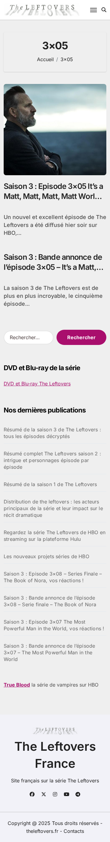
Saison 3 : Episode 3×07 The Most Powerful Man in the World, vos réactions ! (54, 625)
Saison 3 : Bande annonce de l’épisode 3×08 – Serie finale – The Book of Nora (50, 601)
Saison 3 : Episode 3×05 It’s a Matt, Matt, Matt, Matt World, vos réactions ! (53, 196)
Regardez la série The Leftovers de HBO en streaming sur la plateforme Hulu (54, 535)
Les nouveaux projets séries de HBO (46, 556)
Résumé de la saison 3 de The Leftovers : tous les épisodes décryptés (52, 432)
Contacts (74, 831)
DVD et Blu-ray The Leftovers (37, 384)
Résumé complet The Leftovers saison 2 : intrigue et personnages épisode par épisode (52, 460)
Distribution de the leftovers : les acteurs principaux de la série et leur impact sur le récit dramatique (53, 508)
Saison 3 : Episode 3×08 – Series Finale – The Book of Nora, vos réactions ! (53, 577)
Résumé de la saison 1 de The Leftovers (50, 484)
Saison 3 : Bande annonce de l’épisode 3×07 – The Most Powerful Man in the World (49, 652)
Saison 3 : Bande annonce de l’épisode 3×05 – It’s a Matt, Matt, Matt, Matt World (53, 266)
